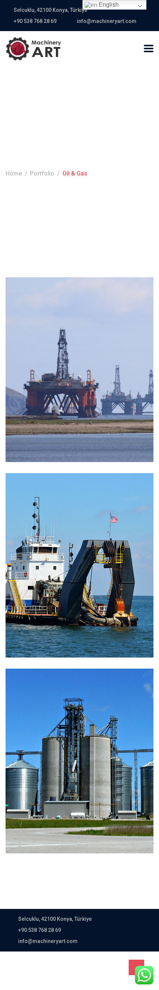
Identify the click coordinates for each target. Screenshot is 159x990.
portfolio (42, 173)
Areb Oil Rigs (48, 341)
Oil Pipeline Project (63, 537)
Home (14, 173)
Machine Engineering (68, 732)
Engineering (30, 525)
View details (34, 423)
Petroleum (53, 329)
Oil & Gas (27, 329)
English (108, 4)
